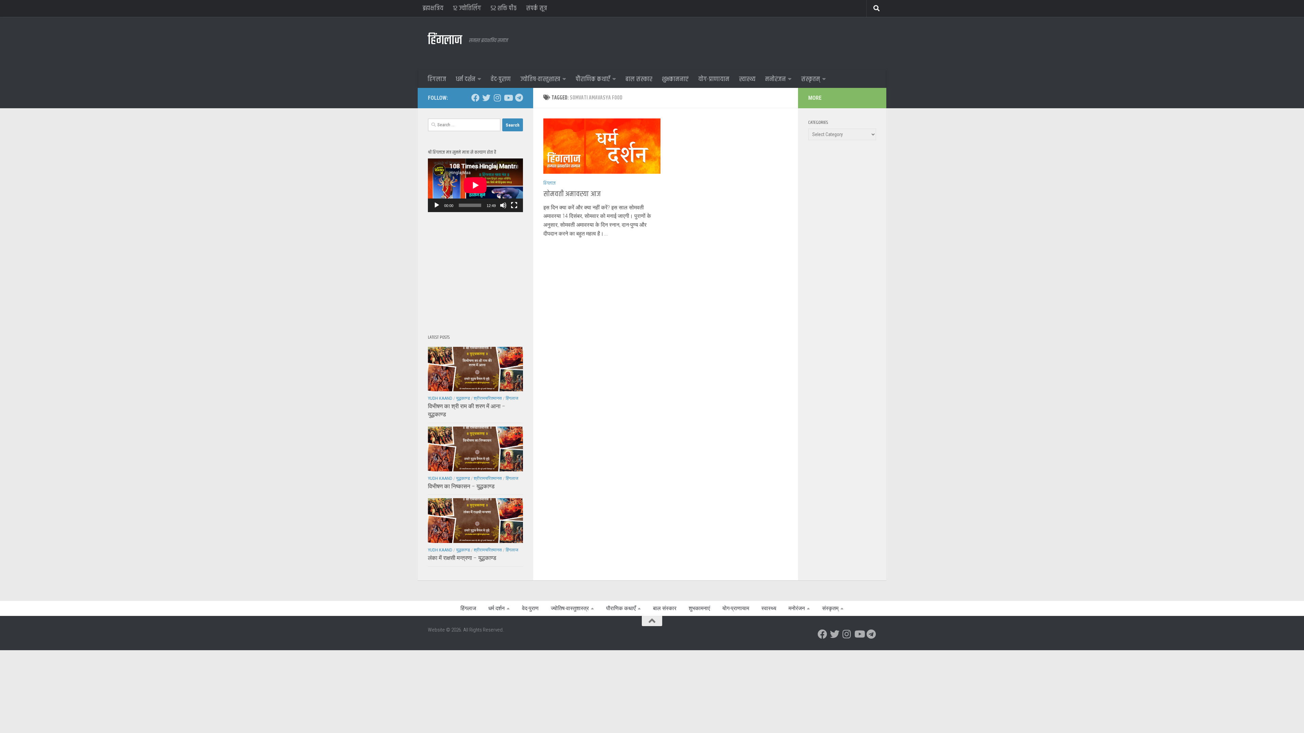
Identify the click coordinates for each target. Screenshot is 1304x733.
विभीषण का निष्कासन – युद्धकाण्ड (461, 486)
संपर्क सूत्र (536, 8)
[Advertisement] (752, 42)
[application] (475, 185)
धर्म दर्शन (465, 79)
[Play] (436, 205)
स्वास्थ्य (747, 79)
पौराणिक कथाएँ (593, 79)
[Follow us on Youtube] (508, 98)
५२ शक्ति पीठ (504, 8)
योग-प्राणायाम (713, 79)
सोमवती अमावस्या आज (572, 194)
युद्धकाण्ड (463, 398)
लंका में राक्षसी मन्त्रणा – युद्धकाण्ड (462, 558)
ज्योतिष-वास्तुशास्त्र (540, 79)
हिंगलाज (445, 41)
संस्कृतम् (810, 79)
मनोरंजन (775, 79)
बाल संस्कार (639, 79)
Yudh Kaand (440, 398)
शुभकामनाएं (675, 79)
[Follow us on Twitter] (486, 98)
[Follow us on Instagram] (497, 98)
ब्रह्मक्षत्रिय (432, 8)
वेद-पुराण (501, 79)
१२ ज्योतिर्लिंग (467, 8)
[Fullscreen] (514, 205)
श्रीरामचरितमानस (488, 398)
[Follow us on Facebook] (475, 98)
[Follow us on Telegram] (519, 98)
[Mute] (503, 205)
